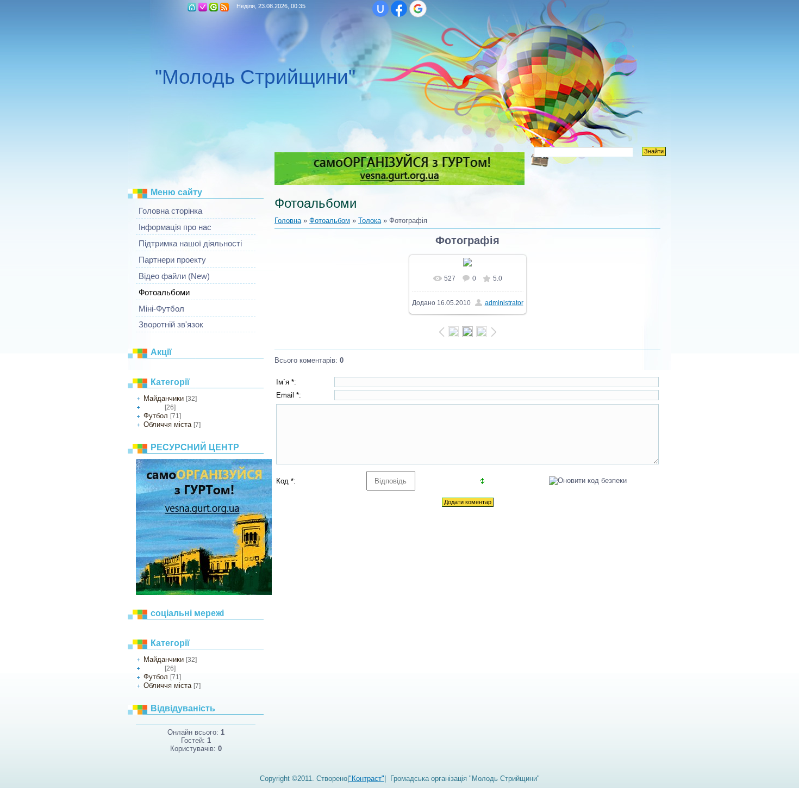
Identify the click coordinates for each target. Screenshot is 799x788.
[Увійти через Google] (418, 8)
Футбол (155, 416)
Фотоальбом (329, 220)
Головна (192, 7)
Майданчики (163, 398)
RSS (224, 7)
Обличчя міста (167, 424)
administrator (504, 303)
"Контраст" (366, 778)
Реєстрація (202, 7)
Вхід (213, 7)
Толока (153, 407)
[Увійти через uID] (380, 9)
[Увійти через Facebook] (399, 9)
